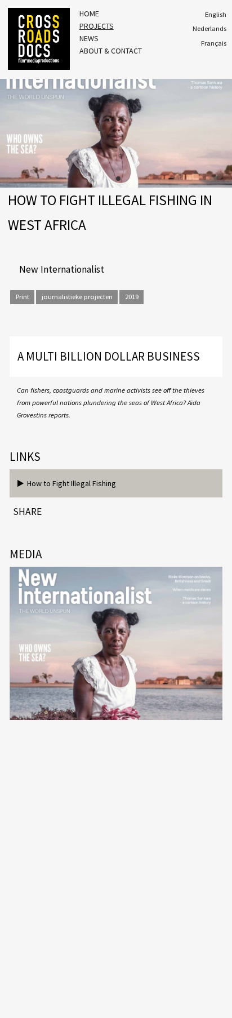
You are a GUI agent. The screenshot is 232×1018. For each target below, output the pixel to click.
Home (89, 13)
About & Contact (110, 51)
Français (213, 43)
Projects (96, 26)
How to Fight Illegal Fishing (70, 483)
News (89, 38)
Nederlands (209, 28)
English (215, 14)
